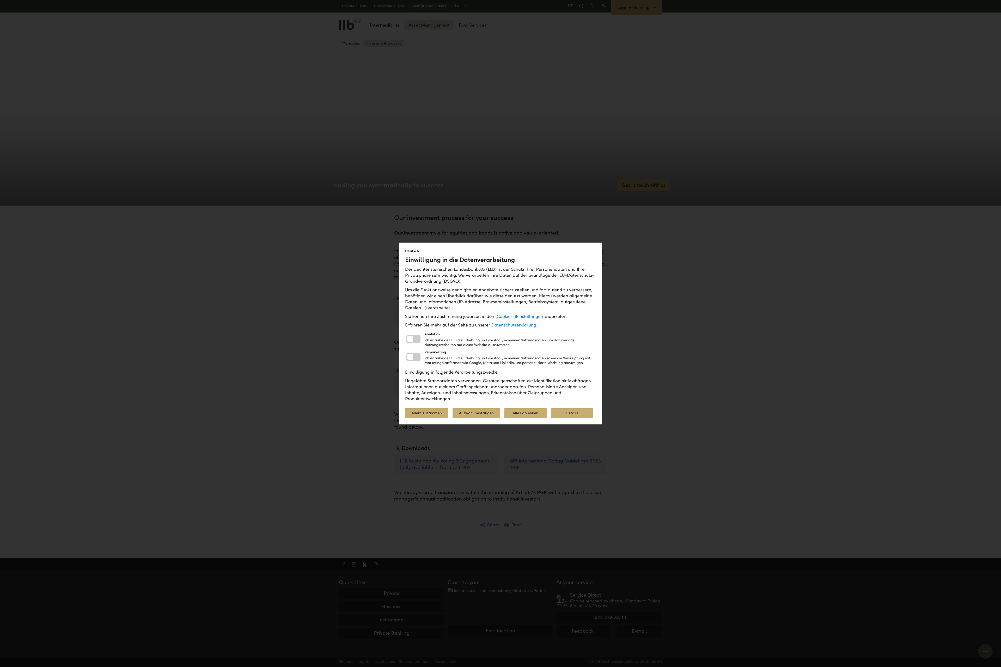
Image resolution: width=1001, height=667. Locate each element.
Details (572, 413)
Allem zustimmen (427, 413)
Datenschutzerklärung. (514, 325)
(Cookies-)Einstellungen (519, 316)
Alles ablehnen (525, 413)
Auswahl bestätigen (476, 413)
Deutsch (412, 251)
